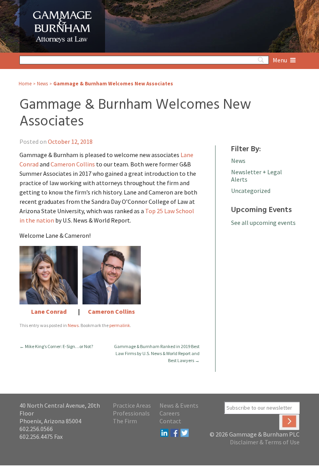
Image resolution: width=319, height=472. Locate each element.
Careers (170, 413)
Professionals (131, 413)
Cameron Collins (73, 164)
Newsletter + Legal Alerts (256, 175)
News (42, 83)
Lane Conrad (49, 311)
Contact (170, 421)
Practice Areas (132, 405)
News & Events (179, 405)
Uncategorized (250, 190)
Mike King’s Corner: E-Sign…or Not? (56, 346)
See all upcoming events (263, 222)
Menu (280, 60)
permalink (119, 325)
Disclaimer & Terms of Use (265, 442)
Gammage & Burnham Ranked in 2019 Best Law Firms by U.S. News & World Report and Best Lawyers (157, 353)
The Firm (125, 421)
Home (25, 83)
